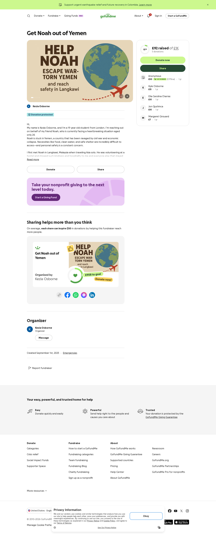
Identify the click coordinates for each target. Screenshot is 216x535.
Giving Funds (73, 15)
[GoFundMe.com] (108, 16)
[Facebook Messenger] (84, 295)
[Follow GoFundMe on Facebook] (170, 511)
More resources (35, 490)
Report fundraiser (42, 368)
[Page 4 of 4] (39, 97)
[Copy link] (59, 295)
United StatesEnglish (42, 510)
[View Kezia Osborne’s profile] (30, 329)
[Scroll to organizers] (28, 106)
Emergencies (70, 353)
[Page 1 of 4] (32, 97)
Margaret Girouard (158, 116)
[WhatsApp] (76, 295)
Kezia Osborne (43, 327)
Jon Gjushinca (155, 106)
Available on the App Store (181, 522)
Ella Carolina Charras (159, 96)
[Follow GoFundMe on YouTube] (176, 511)
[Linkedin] (92, 295)
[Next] (127, 96)
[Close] (207, 4)
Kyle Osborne (156, 86)
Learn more (145, 4)
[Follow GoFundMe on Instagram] (187, 511)
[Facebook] (67, 295)
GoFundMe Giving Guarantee (162, 417)
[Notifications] (148, 16)
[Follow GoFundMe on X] (181, 511)
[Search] (29, 16)
